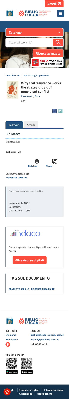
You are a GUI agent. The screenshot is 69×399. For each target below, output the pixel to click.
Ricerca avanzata (48, 53)
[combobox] (29, 42)
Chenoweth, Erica (30, 96)
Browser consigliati (29, 390)
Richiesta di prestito (16, 177)
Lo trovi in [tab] (14, 125)
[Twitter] (60, 111)
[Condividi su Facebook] (54, 111)
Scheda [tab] (31, 125)
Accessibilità (25, 393)
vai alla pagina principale (36, 75)
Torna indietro (12, 75)
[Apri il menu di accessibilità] (7, 391)
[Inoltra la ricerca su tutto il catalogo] (58, 42)
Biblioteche (11, 339)
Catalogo (15, 32)
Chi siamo (10, 335)
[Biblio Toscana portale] (47, 62)
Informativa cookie (54, 390)
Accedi (52, 3)
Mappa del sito (44, 393)
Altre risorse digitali (29, 260)
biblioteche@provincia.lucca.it (47, 335)
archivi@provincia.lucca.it (45, 339)
